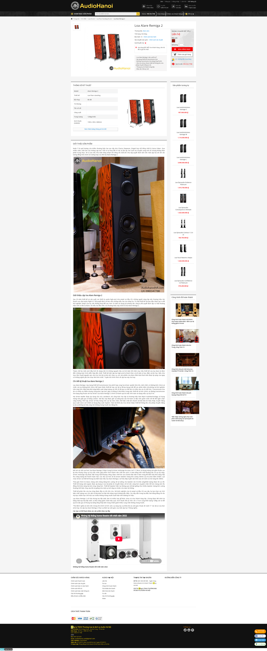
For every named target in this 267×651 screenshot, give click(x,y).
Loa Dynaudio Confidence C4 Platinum (183, 282)
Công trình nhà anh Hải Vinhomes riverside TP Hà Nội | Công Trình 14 (182, 370)
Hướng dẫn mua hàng (184, 59)
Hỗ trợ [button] (190, 14)
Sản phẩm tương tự (181, 85)
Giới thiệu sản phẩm (82, 144)
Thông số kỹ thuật (82, 85)
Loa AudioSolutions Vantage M (183, 133)
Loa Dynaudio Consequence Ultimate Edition (183, 210)
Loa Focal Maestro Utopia (183, 258)
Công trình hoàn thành (109, 586)
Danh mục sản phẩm (83, 14)
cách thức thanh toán (80, 611)
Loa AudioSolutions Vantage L (183, 158)
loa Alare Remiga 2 (111, 155)
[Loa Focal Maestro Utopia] (183, 248)
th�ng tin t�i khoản (142, 577)
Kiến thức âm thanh (108, 591)
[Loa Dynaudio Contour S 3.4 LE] (183, 223)
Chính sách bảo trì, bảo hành (80, 586)
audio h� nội (108, 577)
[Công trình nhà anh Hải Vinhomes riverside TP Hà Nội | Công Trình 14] (187, 359)
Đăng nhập (175, 1)
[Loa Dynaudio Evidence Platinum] (183, 173)
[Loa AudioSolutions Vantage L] (183, 148)
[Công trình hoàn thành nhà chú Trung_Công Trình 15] (187, 336)
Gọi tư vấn (184, 64)
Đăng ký (167, 1)
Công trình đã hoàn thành (182, 297)
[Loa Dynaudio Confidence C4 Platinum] (183, 272)
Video (104, 598)
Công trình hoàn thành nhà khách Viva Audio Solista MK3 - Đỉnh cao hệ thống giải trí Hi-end (183, 321)
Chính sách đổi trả (76, 588)
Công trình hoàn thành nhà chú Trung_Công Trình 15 (181, 346)
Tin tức (104, 583)
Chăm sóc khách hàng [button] (174, 14)
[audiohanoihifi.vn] (92, 5)
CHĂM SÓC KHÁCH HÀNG (80, 577)
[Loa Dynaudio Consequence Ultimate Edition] (183, 198)
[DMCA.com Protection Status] (6, 650)
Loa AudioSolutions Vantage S (183, 108)
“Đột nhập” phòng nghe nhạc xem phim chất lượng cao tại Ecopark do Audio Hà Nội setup (182, 419)
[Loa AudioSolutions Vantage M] (183, 123)
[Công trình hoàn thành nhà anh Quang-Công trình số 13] (187, 383)
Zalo (161, 1)
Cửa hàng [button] (161, 14)
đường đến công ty (173, 577)
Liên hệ (183, 1)
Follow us (187, 627)
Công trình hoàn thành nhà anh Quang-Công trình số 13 (181, 394)
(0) (192, 1)
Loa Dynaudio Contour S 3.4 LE (183, 234)
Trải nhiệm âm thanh (108, 588)
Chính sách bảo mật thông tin (80, 591)
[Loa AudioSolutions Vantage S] (183, 98)
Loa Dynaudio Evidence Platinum (183, 183)
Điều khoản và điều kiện (78, 596)
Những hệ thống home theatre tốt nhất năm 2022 (90, 567)
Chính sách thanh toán (78, 581)
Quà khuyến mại (139, 43)
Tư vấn (104, 593)
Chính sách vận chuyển (78, 583)
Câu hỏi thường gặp (77, 593)
